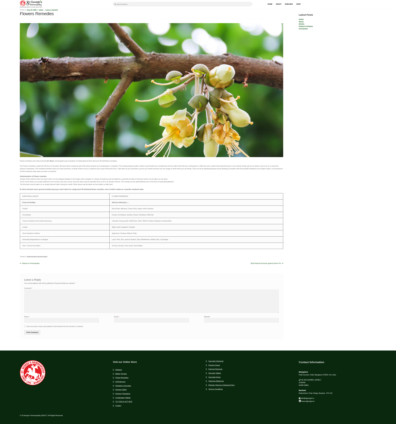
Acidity (301, 19)
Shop (298, 4)
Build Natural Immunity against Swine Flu (266, 263)
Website (207, 317)
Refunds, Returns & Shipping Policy (221, 385)
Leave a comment (51, 10)
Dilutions (118, 370)
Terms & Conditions (215, 389)
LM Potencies (120, 382)
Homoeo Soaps (214, 365)
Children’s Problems (306, 26)
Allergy (301, 21)
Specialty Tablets (214, 373)
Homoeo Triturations (122, 394)
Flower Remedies (121, 378)
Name (27, 317)
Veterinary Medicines (216, 381)
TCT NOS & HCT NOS (123, 402)
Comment (28, 288)
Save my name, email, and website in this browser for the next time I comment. (55, 326)
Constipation (303, 28)
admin (41, 10)
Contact (118, 406)
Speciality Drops (214, 377)
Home (270, 4)
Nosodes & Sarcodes (123, 386)
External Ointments (215, 369)
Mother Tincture (121, 374)
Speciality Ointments (215, 361)
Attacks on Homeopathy (31, 263)
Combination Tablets (122, 398)
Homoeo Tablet (121, 390)
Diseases (289, 4)
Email (116, 317)
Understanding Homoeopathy (37, 256)
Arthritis (301, 24)
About (278, 4)
